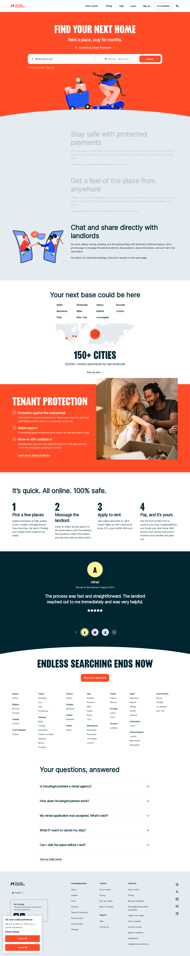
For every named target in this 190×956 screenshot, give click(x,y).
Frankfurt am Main (46, 734)
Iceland (69, 715)
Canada (15, 719)
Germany (42, 717)
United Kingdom (137, 732)
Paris (59, 317)
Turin (89, 719)
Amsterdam (92, 730)
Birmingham (135, 745)
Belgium (15, 704)
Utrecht (90, 743)
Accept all (22, 947)
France (41, 694)
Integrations (133, 938)
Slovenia (113, 723)
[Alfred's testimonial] (84, 632)
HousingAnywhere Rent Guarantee (138, 908)
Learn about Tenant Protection (34, 455)
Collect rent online (136, 915)
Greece (69, 694)
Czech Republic (19, 730)
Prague (15, 734)
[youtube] (177, 906)
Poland (113, 694)
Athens (69, 698)
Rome (89, 715)
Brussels (120, 305)
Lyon (40, 702)
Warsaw (113, 702)
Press (73, 901)
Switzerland (135, 721)
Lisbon (113, 713)
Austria (15, 694)
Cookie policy (77, 924)
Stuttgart (42, 747)
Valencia (133, 715)
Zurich (132, 726)
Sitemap (74, 929)
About (73, 889)
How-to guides (134, 921)
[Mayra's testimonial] (95, 632)
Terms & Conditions (79, 912)
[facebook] (177, 884)
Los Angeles (102, 317)
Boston (159, 698)
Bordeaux (42, 698)
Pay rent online (106, 901)
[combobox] (63, 59)
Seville (133, 711)
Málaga (133, 706)
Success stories (135, 927)
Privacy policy (77, 918)
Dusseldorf (43, 730)
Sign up (146, 6)
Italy (89, 694)
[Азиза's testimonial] (105, 632)
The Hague (92, 738)
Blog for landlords (135, 933)
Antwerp (16, 713)
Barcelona (62, 311)
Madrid (100, 311)
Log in (133, 6)
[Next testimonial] (114, 632)
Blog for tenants (107, 907)
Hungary (69, 704)
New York (82, 317)
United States (162, 694)
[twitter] (177, 891)
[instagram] (177, 913)
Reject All (22, 938)
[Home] (17, 6)
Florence (91, 702)
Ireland (69, 726)
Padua (89, 711)
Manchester (135, 741)
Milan (79, 311)
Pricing (102, 895)
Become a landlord (136, 901)
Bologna (90, 698)
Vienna (99, 305)
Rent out (51, 67)
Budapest (70, 709)
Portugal (113, 709)
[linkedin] (177, 899)
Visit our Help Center (51, 859)
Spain (132, 694)
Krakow (113, 698)
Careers (74, 895)
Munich (41, 743)
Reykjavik (70, 719)
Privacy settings (12, 931)
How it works (105, 889)
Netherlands (92, 726)
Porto (112, 717)
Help (121, 6)
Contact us (104, 927)
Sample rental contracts (138, 944)
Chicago (159, 702)
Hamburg (42, 738)
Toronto (15, 723)
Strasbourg (43, 711)
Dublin (68, 730)
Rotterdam (82, 305)
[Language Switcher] (177, 6)
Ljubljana (113, 728)
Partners (74, 907)
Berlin (60, 305)
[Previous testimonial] (75, 632)
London (120, 311)
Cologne (42, 726)
